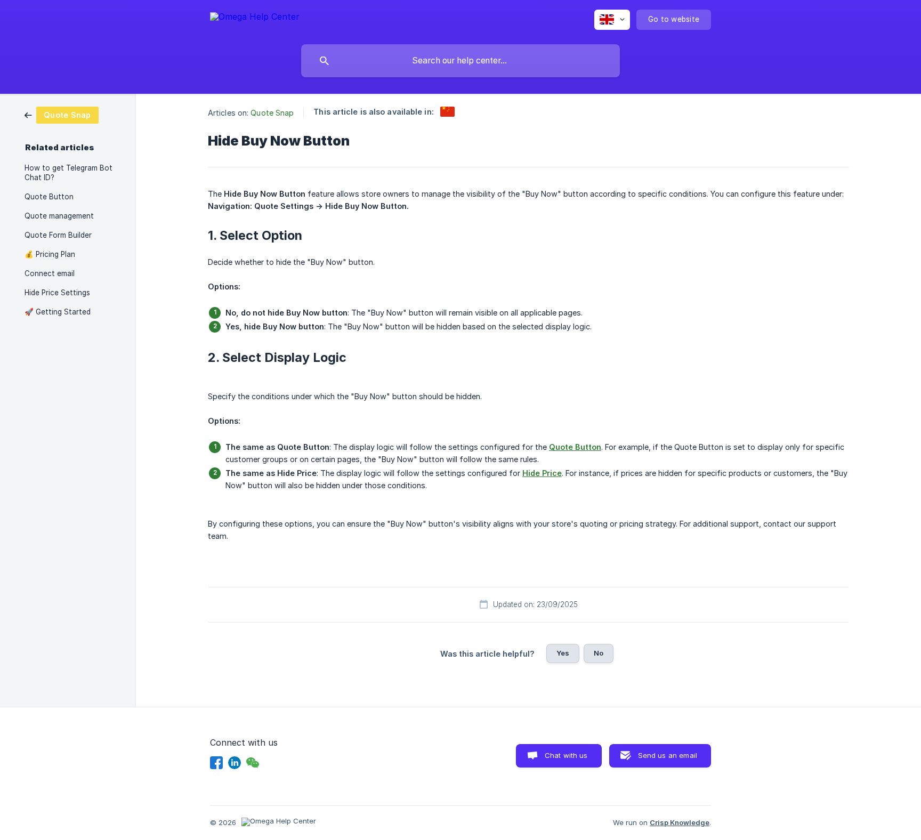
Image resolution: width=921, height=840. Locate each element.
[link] (62, 114)
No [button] (598, 653)
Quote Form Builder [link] (58, 235)
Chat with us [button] (566, 755)
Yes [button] (562, 653)
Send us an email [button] (667, 755)
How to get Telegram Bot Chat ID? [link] (68, 173)
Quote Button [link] (49, 196)
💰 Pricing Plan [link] (50, 254)
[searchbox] (460, 60)
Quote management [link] (59, 216)
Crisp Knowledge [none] (679, 822)
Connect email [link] (50, 273)
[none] (255, 18)
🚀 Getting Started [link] (58, 312)
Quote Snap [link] (272, 112)
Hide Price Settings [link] (57, 292)
